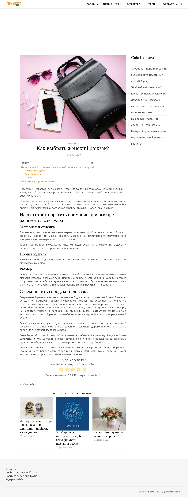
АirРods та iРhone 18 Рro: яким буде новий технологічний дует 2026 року (149, 75)
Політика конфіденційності (22, 472)
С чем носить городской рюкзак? (38, 181)
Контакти (11, 469)
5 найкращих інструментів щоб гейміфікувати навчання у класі (68, 438)
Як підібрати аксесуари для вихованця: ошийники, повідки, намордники (36, 426)
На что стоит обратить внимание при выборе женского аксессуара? (57, 167)
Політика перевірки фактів (21, 476)
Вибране (168, 4)
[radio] (61, 370)
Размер (28, 177)
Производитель (33, 174)
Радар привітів (14, 479)
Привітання (111, 4)
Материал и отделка (35, 170)
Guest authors (29, 384)
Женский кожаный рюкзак (35, 201)
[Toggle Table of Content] (91, 163)
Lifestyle (133, 4)
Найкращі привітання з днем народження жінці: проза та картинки (148, 137)
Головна (92, 4)
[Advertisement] (94, 34)
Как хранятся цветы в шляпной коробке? (107, 434)
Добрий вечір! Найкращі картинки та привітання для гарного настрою (147, 106)
